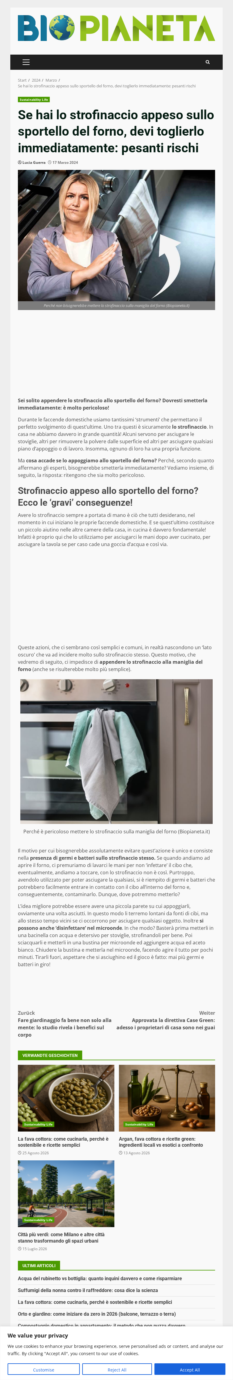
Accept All (190, 1370)
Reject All (117, 1370)
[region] (116, 1353)
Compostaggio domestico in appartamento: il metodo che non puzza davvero (101, 1326)
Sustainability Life (34, 99)
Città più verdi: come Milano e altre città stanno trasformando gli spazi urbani (66, 1193)
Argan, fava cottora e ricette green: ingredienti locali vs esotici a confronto (167, 1098)
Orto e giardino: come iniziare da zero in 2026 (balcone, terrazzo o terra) (97, 1314)
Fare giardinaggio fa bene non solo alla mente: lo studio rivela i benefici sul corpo (65, 1024)
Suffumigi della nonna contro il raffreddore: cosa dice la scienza (88, 1290)
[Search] (208, 62)
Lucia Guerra (34, 162)
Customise (43, 1370)
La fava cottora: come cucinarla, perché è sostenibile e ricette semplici (66, 1098)
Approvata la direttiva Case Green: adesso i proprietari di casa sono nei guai (165, 1020)
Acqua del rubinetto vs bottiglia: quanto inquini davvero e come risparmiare (100, 1278)
